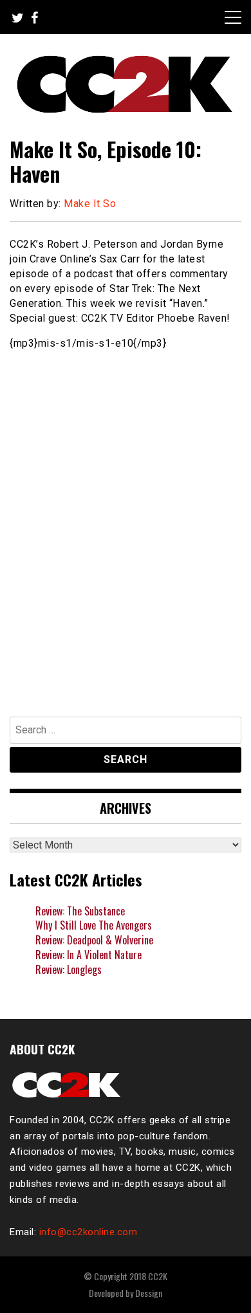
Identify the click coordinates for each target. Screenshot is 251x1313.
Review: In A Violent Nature (88, 954)
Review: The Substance (80, 911)
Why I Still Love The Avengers (93, 925)
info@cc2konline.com (88, 1232)
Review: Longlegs (68, 969)
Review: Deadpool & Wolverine (94, 940)
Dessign (148, 1292)
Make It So (90, 203)
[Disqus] (125, 527)
